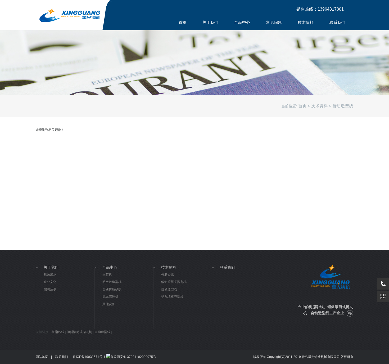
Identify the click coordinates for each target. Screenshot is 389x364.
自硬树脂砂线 (111, 289)
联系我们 (337, 22)
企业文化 (50, 282)
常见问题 (274, 22)
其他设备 (108, 304)
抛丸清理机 (110, 297)
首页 (183, 22)
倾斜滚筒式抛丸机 (174, 282)
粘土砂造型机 (111, 282)
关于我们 (210, 22)
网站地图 (42, 357)
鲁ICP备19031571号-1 (89, 357)
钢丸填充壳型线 (172, 297)
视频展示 (50, 274)
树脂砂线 (167, 274)
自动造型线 (342, 105)
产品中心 (242, 22)
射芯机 (107, 274)
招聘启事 (50, 289)
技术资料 (306, 22)
